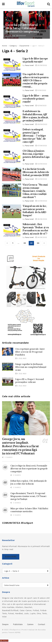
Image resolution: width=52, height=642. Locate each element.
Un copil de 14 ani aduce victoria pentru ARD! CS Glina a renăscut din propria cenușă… (35, 80)
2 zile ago (21, 386)
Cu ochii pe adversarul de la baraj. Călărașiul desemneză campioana (22, 28)
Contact (41, 624)
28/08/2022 (42, 219)
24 (38, 243)
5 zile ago (21, 374)
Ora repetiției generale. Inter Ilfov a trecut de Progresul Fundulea (30, 352)
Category (13, 46)
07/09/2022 (42, 146)
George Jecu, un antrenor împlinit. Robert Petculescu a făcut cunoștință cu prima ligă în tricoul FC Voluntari (20, 446)
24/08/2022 (42, 237)
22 (25, 243)
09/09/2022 (42, 124)
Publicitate (18, 624)
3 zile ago (21, 358)
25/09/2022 (42, 65)
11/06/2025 (22, 35)
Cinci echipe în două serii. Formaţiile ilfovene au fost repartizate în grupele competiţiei (29, 468)
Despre (5, 624)
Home (4, 46)
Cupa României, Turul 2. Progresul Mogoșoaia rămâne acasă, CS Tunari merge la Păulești (28, 496)
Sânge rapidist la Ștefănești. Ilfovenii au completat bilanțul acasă (30, 367)
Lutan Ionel (11, 35)
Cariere (30, 624)
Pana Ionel (29, 65)
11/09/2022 (41, 90)
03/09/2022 (42, 164)
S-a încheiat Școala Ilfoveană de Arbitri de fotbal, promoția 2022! (36, 172)
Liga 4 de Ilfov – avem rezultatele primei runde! (35, 98)
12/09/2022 (41, 106)
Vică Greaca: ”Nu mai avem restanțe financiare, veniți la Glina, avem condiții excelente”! (35, 191)
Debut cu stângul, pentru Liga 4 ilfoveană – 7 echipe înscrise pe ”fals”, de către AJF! (34, 135)
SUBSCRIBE (11, 557)
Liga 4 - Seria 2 (38, 46)
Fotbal (9, 21)
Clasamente (24, 46)
